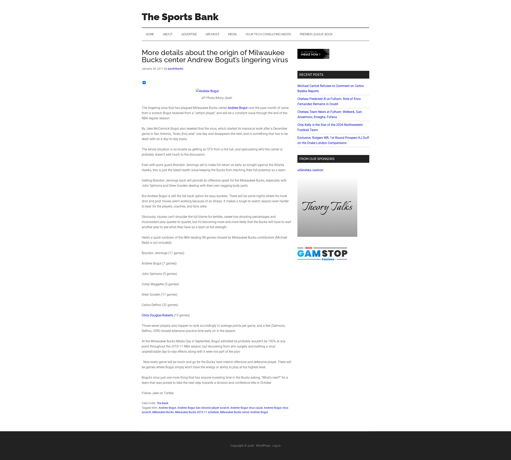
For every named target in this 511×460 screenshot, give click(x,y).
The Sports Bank (180, 16)
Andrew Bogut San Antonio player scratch (203, 407)
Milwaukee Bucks (163, 412)
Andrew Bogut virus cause (246, 407)
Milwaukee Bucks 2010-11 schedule (197, 412)
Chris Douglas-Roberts (157, 315)
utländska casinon (310, 170)
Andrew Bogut (238, 108)
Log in (276, 445)
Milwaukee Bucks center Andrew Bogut (244, 412)
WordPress (263, 445)
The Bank (162, 403)
